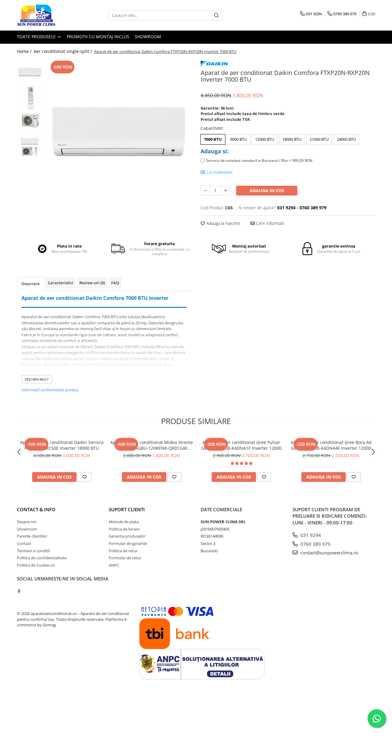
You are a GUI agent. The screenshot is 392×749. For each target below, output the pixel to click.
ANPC (114, 565)
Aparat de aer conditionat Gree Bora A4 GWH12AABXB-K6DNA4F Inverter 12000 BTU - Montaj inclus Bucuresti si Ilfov (331, 445)
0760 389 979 (314, 544)
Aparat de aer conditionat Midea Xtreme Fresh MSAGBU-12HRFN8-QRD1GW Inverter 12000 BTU (151, 445)
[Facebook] (19, 591)
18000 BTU (291, 139)
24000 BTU (346, 139)
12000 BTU (264, 139)
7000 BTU (213, 139)
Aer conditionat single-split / (63, 51)
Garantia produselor (127, 536)
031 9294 (310, 535)
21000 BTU (319, 139)
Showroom (148, 36)
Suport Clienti (127, 509)
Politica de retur (123, 550)
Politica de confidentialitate (41, 558)
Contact (24, 543)
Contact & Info (36, 509)
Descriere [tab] (30, 283)
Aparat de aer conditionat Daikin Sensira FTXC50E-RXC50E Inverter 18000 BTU (62, 445)
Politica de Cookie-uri (36, 565)
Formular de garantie (128, 543)
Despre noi (26, 521)
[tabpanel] (118, 132)
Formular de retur (125, 558)
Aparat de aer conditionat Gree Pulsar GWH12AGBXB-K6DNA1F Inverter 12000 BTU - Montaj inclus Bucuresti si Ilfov (241, 445)
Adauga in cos (267, 190)
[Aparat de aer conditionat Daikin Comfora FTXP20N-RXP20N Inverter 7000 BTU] (118, 132)
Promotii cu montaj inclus (98, 36)
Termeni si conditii (33, 550)
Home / (25, 51)
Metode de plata (124, 521)
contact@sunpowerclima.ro (328, 553)
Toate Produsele (37, 36)
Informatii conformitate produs (49, 390)
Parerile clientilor (32, 536)
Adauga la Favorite (222, 223)
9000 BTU (238, 139)
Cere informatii (269, 223)
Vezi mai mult (37, 379)
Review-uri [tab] (92, 282)
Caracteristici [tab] (60, 282)
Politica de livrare (124, 529)
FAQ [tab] (115, 282)
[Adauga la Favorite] (84, 477)
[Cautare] (216, 15)
